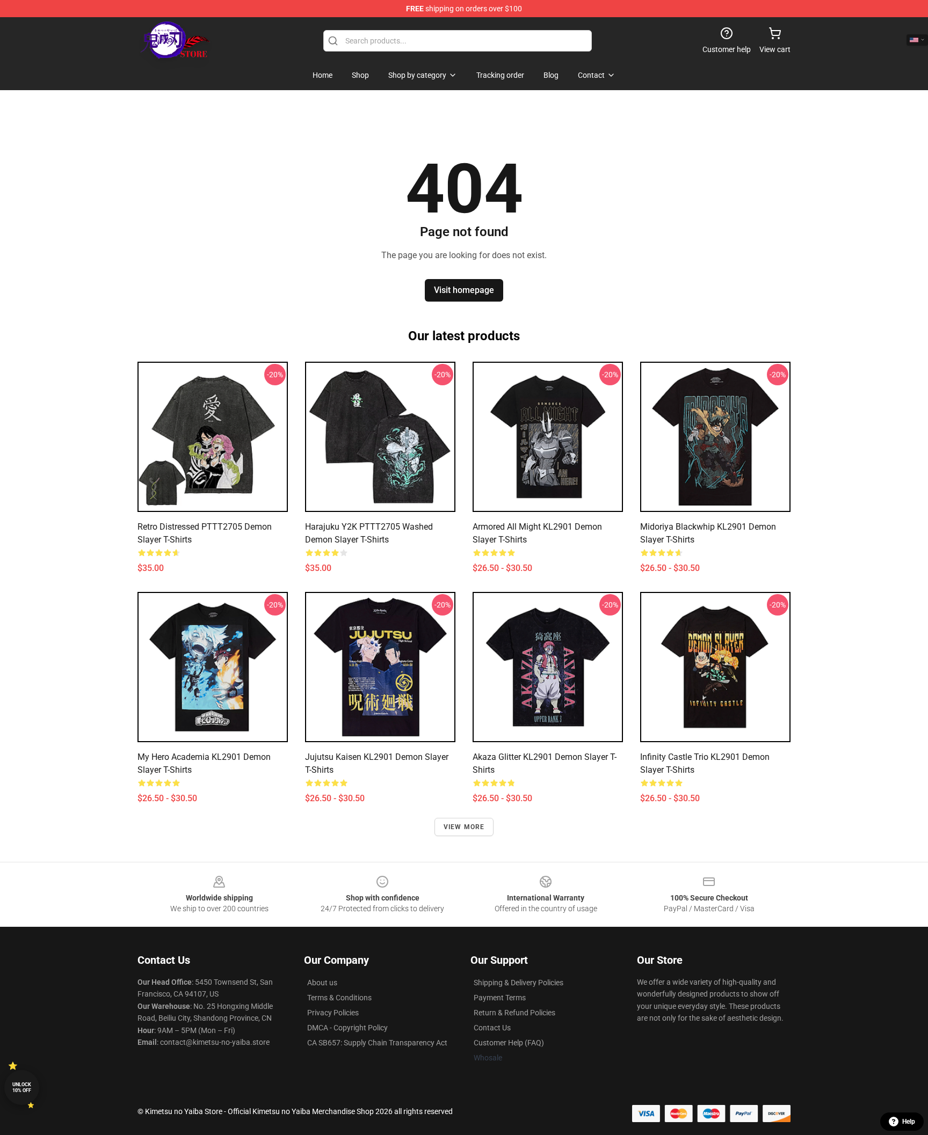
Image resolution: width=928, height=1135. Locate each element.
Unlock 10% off (21, 1087)
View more (464, 827)
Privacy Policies (333, 1012)
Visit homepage (464, 290)
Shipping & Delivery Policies (518, 982)
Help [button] (908, 1121)
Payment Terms (500, 997)
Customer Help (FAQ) (509, 1042)
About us (322, 982)
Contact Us (492, 1027)
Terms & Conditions (339, 997)
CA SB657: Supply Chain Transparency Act (377, 1042)
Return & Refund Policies (514, 1012)
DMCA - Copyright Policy (347, 1027)
